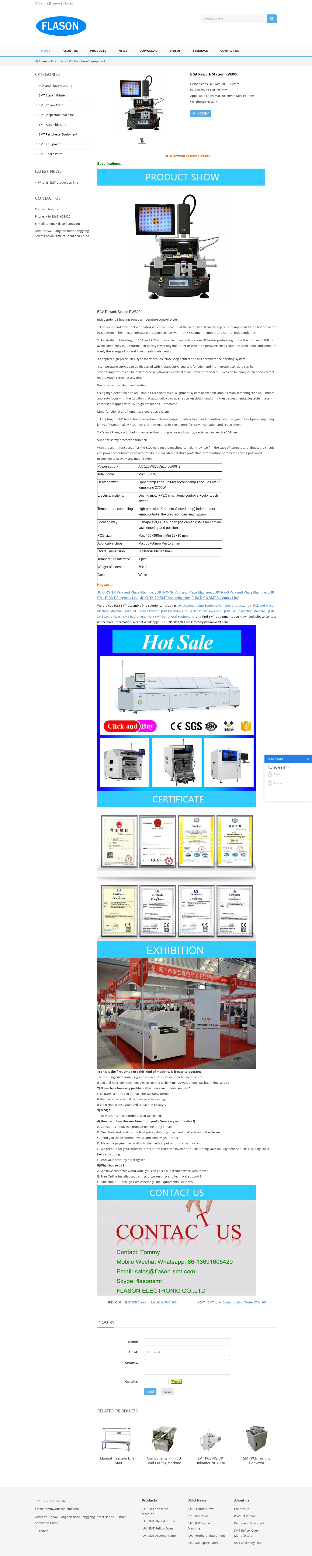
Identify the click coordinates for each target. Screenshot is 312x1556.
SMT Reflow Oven (51, 105)
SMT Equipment (134, 617)
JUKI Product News (201, 1509)
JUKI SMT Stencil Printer (142, 611)
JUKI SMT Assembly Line (159, 1536)
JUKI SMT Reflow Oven (206, 611)
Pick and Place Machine (55, 86)
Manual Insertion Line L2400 (117, 1460)
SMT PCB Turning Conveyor (257, 1460)
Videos (175, 51)
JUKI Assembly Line (174, 611)
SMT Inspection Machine (56, 115)
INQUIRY (202, 113)
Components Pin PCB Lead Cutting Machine (163, 1460)
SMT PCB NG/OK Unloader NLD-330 (210, 1460)
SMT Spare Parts (50, 154)
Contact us (229, 51)
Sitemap (42, 1531)
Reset (168, 1392)
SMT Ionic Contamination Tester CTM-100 (237, 1302)
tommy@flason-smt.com (56, 3)
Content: (131, 1362)
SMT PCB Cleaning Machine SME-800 (150, 1302)
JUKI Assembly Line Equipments (200, 605)
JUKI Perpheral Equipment (206, 1536)
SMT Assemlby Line (247, 1543)
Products (98, 51)
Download (148, 51)
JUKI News (197, 1500)
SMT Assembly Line (52, 125)
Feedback (200, 51)
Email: (133, 1352)
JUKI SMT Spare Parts (203, 1543)
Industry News (198, 1516)
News (122, 51)
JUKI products (234, 605)
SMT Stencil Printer (52, 95)
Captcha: (131, 1381)
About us (70, 51)
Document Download (249, 1523)
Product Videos (244, 1516)
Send (150, 1392)
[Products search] (272, 18)
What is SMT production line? (59, 182)
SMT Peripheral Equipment (85, 61)
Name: (133, 1342)
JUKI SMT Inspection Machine (245, 611)
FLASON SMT (277, 767)
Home (45, 51)
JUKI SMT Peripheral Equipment (170, 617)
